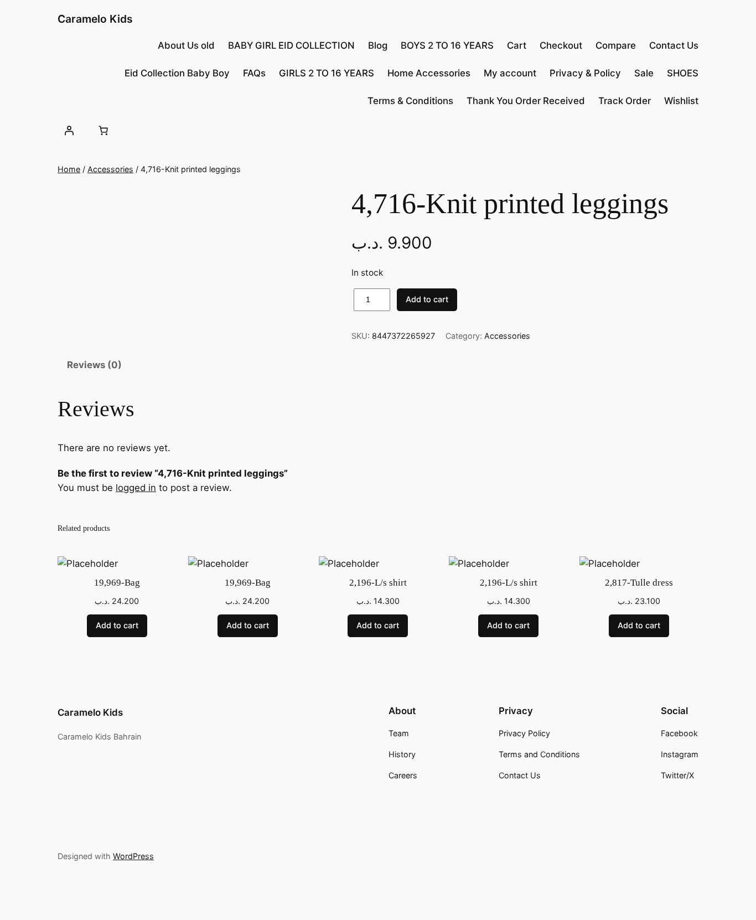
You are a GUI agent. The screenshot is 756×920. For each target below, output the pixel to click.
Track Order (624, 100)
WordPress (133, 856)
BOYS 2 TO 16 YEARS (447, 45)
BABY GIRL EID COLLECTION (291, 45)
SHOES (682, 73)
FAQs (254, 73)
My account (510, 73)
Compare (616, 45)
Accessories (110, 169)
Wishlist (681, 100)
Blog (377, 45)
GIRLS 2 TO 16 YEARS (326, 73)
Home (69, 169)
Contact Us (673, 45)
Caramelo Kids (95, 18)
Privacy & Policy (585, 73)
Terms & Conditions (410, 100)
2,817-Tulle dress (639, 582)
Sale (644, 73)
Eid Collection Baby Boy (177, 73)
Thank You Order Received (526, 100)
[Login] (69, 130)
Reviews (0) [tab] (94, 364)
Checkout (561, 45)
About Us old (186, 45)
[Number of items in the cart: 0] (103, 130)
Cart (516, 45)
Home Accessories (428, 73)
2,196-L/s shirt (378, 582)
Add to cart (427, 299)
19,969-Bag (117, 582)
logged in (136, 487)
